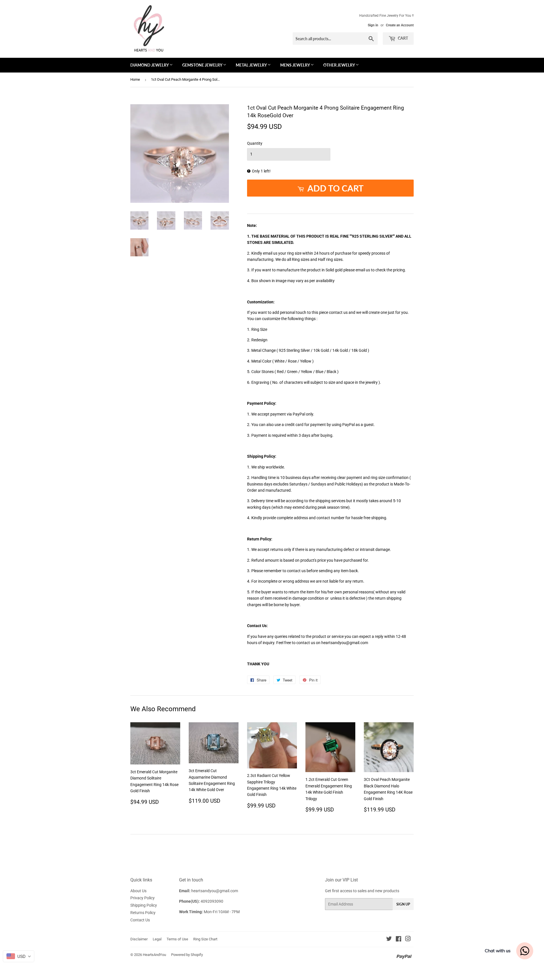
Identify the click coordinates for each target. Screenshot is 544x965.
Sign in (373, 25)
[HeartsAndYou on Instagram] (408, 939)
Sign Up (403, 904)
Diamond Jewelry (149, 65)
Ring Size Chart (205, 939)
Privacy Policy (142, 898)
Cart (402, 38)
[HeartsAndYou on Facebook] (398, 939)
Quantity (254, 143)
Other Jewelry (339, 65)
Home (135, 79)
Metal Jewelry (251, 65)
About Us (138, 891)
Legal (157, 939)
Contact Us (140, 920)
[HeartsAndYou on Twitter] (389, 939)
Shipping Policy (143, 905)
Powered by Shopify (187, 955)
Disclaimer (139, 939)
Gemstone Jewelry (202, 65)
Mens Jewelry (295, 65)
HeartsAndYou (154, 955)
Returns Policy (143, 912)
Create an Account (400, 25)
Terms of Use (177, 939)
